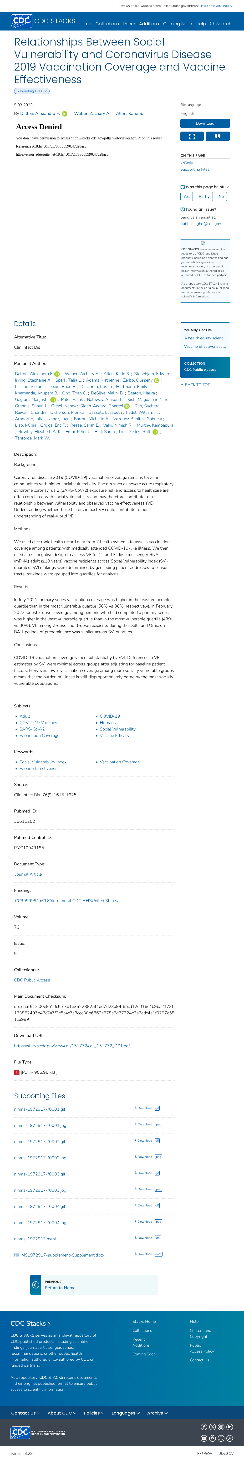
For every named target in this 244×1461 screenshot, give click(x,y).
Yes (186, 196)
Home (85, 24)
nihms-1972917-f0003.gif (39, 1174)
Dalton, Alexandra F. (40, 113)
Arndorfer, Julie (29, 419)
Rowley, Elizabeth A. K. (39, 431)
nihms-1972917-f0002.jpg (40, 1158)
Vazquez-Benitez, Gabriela (137, 419)
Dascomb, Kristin (96, 386)
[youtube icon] (204, 1438)
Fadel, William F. (142, 412)
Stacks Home (144, 1321)
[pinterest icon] (212, 1438)
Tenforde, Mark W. (32, 438)
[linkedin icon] (230, 1427)
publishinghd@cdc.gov (200, 223)
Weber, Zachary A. (92, 113)
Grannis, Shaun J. (31, 406)
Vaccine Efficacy (114, 735)
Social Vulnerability (118, 729)
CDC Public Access (32, 980)
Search (223, 24)
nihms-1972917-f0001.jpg (40, 1125)
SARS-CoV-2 (32, 729)
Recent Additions (141, 24)
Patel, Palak (72, 399)
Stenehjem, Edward (152, 374)
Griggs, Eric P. (53, 425)
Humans (108, 722)
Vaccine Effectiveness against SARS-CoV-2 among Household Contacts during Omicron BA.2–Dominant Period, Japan (205, 346)
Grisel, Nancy (63, 406)
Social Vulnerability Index (43, 762)
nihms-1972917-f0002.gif (39, 1141)
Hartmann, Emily (131, 386)
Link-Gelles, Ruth (135, 431)
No (221, 196)
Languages (123, 1413)
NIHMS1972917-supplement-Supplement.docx (59, 1255)
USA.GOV (226, 1453)
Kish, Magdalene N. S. (147, 399)
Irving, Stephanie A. (33, 380)
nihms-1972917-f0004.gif (39, 1206)
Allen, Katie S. (129, 113)
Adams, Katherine (102, 380)
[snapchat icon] (221, 1438)
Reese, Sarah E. (84, 425)
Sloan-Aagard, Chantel (101, 406)
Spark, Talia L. (69, 380)
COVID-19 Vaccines (38, 722)
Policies (92, 1413)
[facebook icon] (204, 1427)
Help (201, 24)
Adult (25, 716)
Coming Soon (177, 24)
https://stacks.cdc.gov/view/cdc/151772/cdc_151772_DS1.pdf (72, 1046)
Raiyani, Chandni (30, 412)
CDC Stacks (28, 1323)
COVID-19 (110, 716)
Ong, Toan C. (74, 393)
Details (186, 162)
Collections (107, 24)
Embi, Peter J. (78, 431)
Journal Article (28, 874)
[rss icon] (230, 1438)
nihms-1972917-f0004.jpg (40, 1223)
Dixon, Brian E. (62, 386)
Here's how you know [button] (215, 6)
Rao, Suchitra (147, 406)
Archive (155, 1413)
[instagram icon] (221, 1427)
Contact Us (199, 1360)
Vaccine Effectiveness (40, 768)
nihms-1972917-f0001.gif (39, 1109)
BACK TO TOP (197, 385)
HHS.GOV (204, 1453)
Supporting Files (194, 169)
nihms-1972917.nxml (35, 1239)
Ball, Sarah (105, 431)
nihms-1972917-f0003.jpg (40, 1190)
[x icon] (212, 1427)
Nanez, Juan (58, 419)
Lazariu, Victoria (30, 386)
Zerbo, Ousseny (138, 380)
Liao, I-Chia (25, 425)
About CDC (60, 1413)
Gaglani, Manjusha (32, 399)
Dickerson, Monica (67, 412)
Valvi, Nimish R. (117, 425)
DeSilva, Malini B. (107, 393)
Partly (204, 196)
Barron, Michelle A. (91, 419)
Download (145, 1108)
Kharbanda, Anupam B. (36, 393)
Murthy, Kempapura (155, 425)
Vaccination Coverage (39, 735)
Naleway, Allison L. (105, 399)
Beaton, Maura (141, 393)
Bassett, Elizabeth (105, 412)
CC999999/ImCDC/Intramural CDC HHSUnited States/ (66, 901)
